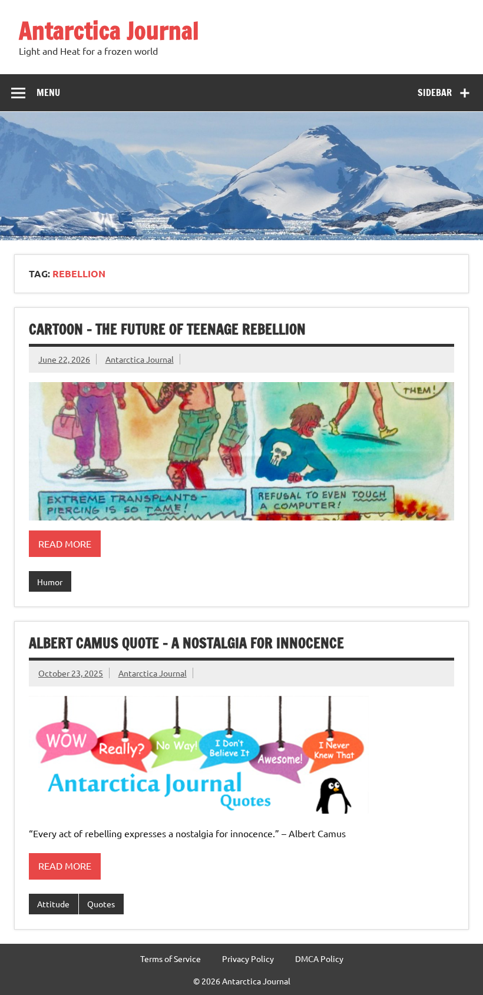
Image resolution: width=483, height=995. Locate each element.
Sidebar (435, 92)
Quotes (101, 903)
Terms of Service (170, 958)
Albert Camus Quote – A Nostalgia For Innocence (186, 643)
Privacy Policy (248, 958)
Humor (49, 581)
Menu (48, 92)
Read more (64, 543)
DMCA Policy (319, 958)
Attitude (53, 903)
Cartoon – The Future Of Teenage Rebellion (167, 329)
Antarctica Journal (109, 30)
